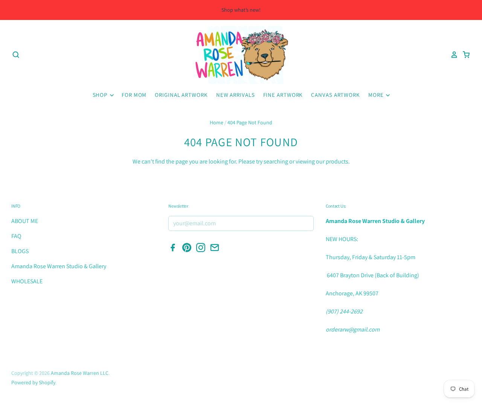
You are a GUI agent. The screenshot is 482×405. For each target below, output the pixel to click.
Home (216, 122)
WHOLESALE (27, 281)
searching (276, 161)
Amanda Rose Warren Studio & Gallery (58, 266)
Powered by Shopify (33, 382)
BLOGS (20, 251)
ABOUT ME (24, 221)
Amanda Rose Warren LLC (79, 373)
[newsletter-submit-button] (305, 223)
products (337, 161)
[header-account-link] (452, 54)
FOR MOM (134, 94)
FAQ (16, 236)
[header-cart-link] (464, 54)
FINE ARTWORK (283, 94)
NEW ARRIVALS (235, 94)
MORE (376, 94)
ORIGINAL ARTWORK (181, 94)
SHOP (101, 94)
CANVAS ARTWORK (335, 94)
